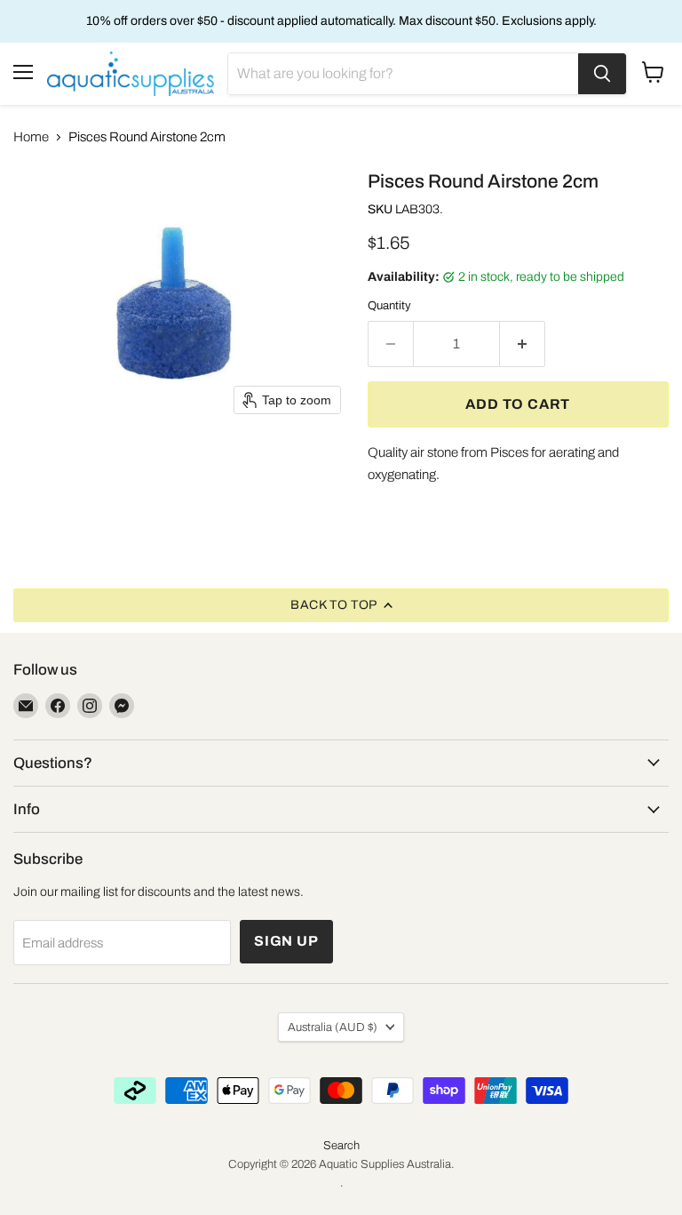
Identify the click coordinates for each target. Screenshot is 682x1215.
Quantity (389, 305)
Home (31, 137)
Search (341, 1145)
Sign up (286, 940)
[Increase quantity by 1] (522, 344)
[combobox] (403, 73)
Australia (332, 1027)
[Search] (602, 73)
